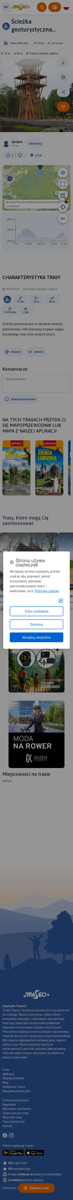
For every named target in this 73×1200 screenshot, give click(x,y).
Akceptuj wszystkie (36, 637)
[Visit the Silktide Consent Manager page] (60, 600)
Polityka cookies (47, 591)
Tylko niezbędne (36, 611)
